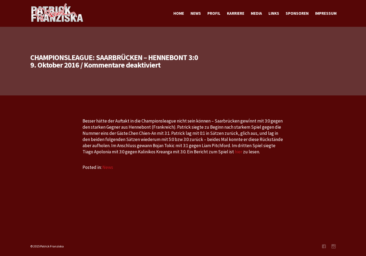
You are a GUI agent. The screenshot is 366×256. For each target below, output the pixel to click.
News (107, 167)
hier (239, 152)
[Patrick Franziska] (57, 13)
